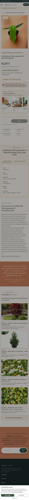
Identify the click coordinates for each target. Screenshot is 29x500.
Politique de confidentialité (17, 492)
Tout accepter (8, 495)
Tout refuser (21, 495)
